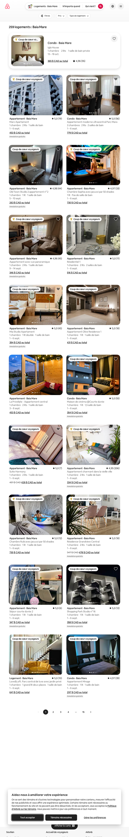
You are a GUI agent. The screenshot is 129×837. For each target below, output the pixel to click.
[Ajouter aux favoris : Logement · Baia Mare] (58, 638)
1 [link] (45, 712)
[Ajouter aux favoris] (114, 38)
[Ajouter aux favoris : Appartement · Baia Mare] (58, 78)
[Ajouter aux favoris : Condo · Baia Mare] (115, 78)
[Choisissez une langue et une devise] (112, 6)
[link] (38, 712)
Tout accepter (27, 817)
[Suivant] (91, 712)
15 (83, 712)
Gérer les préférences (95, 817)
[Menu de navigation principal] (121, 6)
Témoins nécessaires (61, 817)
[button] (58, 61)
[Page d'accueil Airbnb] (7, 6)
